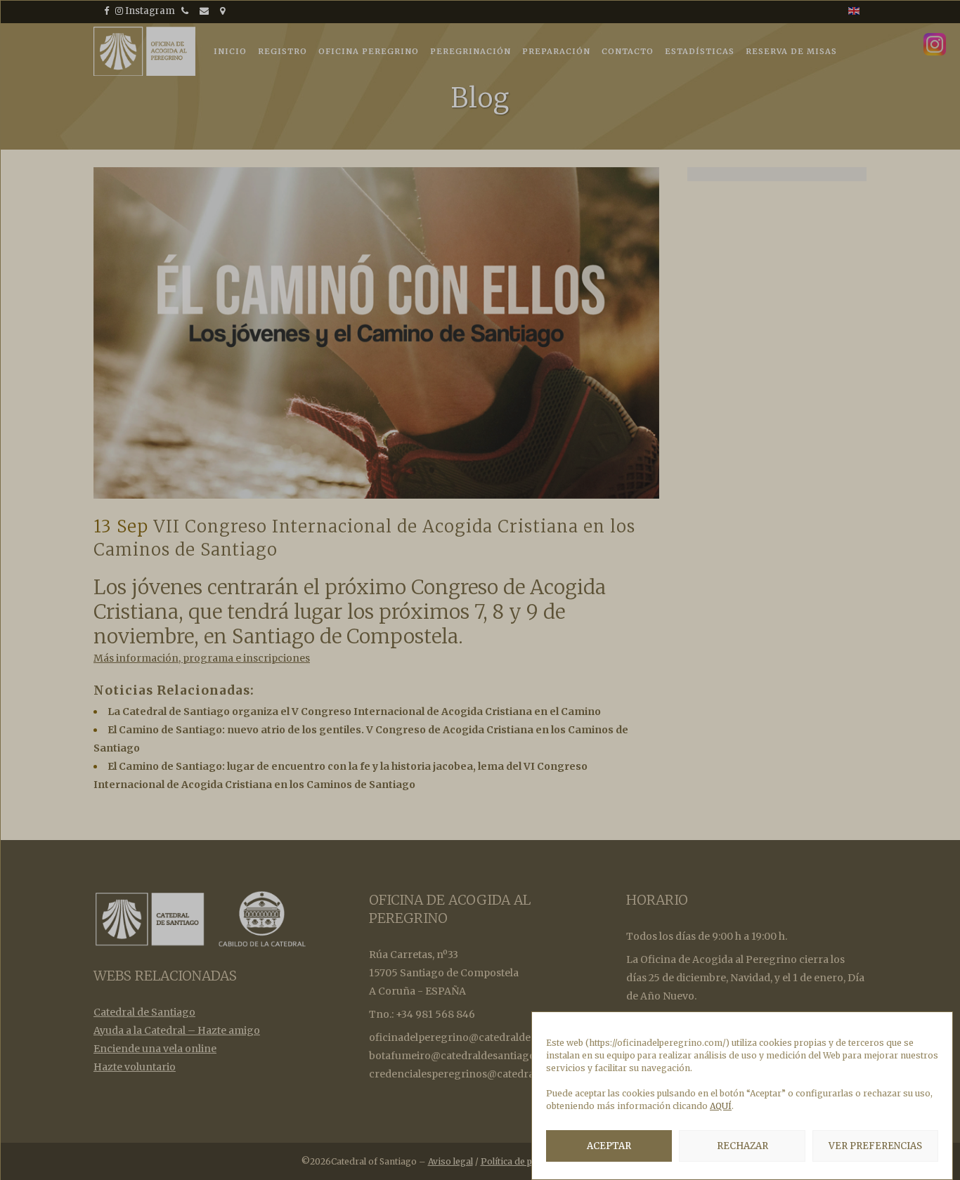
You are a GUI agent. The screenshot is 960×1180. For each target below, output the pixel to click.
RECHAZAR (742, 1146)
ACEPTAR (609, 1146)
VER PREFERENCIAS (875, 1146)
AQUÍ (721, 1106)
